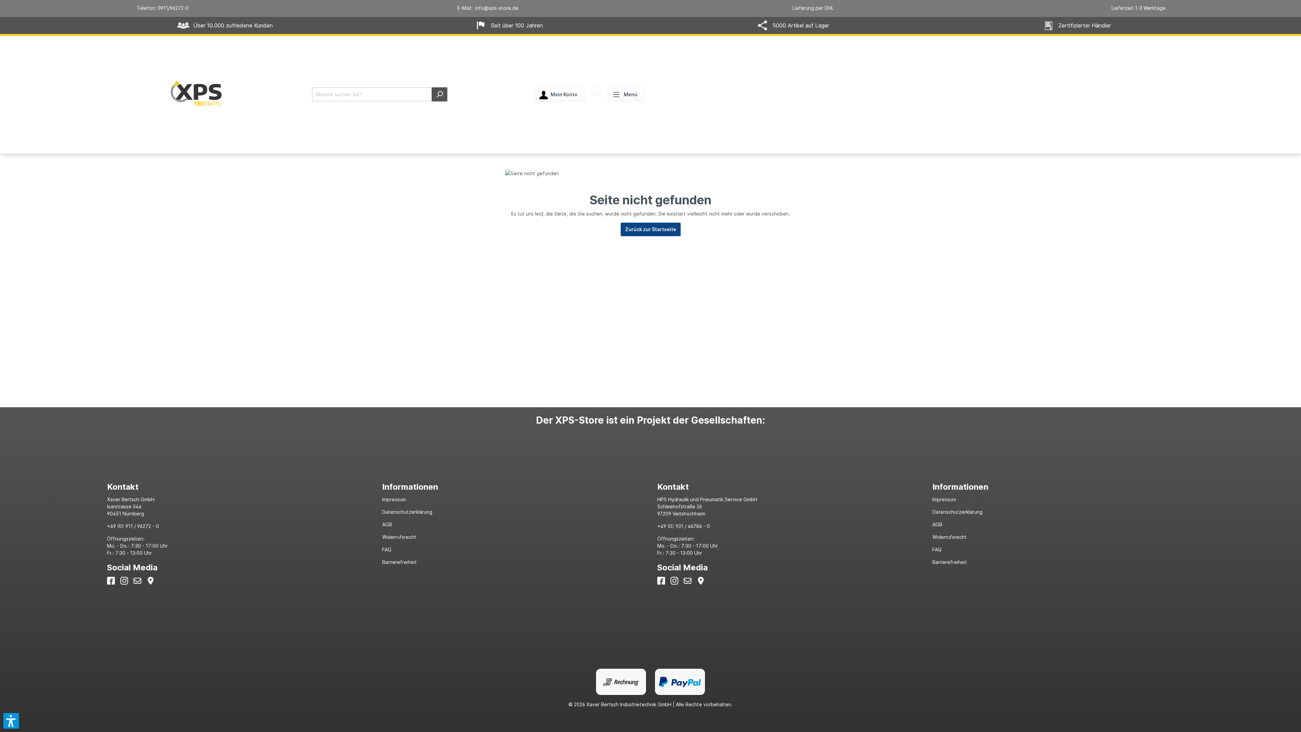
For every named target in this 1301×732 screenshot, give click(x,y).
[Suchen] (440, 94)
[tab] (238, 486)
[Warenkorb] (596, 92)
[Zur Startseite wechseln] (196, 93)
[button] (11, 721)
